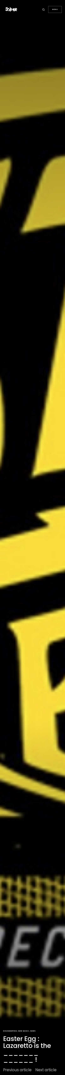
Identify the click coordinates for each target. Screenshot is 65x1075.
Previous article (17, 1070)
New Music (23, 1031)
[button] (44, 9)
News (33, 1031)
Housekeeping (10, 1031)
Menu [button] (55, 9)
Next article (45, 1070)
